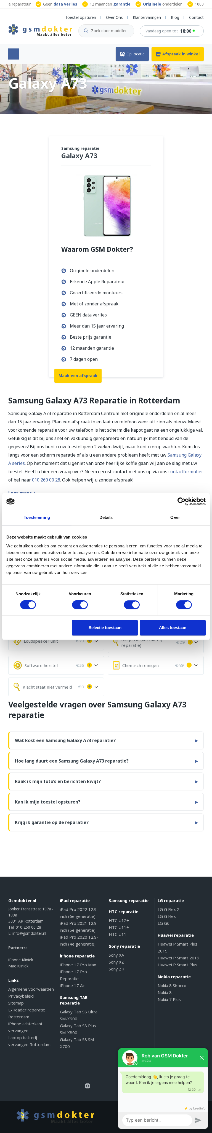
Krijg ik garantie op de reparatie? (52, 822)
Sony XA (116, 955)
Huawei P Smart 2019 (178, 958)
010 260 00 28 (46, 480)
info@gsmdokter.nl (29, 933)
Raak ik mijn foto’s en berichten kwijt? (58, 781)
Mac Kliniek (18, 966)
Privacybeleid (21, 996)
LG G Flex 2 (168, 909)
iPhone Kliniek (20, 959)
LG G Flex (167, 916)
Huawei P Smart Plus (177, 964)
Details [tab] (106, 517)
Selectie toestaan (105, 627)
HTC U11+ (119, 927)
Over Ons (114, 17)
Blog (175, 17)
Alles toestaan (172, 627)
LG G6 (163, 923)
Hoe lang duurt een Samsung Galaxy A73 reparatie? (72, 761)
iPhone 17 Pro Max (78, 964)
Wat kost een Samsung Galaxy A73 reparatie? (65, 740)
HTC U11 (117, 934)
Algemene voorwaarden (31, 989)
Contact (196, 17)
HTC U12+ (119, 920)
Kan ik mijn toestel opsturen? (47, 802)
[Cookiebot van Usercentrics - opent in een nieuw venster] (181, 501)
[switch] (80, 604)
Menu (13, 54)
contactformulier (185, 471)
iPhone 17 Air (72, 985)
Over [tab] (175, 517)
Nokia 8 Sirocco (172, 985)
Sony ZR (116, 969)
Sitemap (16, 1003)
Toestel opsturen (80, 17)
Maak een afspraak (78, 375)
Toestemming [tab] (37, 517)
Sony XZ (116, 962)
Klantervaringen (147, 17)
